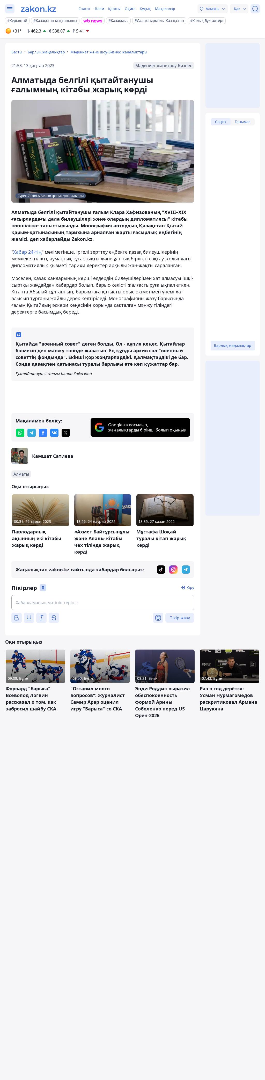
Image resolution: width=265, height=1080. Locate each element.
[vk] (54, 432)
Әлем (99, 8)
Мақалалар (165, 8)
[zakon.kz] (38, 9)
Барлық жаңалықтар (46, 52)
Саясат (84, 8)
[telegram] (31, 432)
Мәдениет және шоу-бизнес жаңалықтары (108, 52)
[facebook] (43, 432)
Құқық (145, 8)
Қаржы (114, 8)
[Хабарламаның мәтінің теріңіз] (102, 602)
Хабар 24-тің (27, 252)
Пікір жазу (180, 618)
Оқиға (130, 8)
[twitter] (65, 432)
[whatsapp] (20, 432)
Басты (16, 52)
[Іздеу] (255, 8)
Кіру (190, 587)
